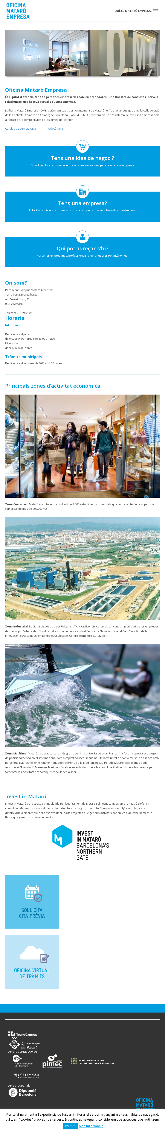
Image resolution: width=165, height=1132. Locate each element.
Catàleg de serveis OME (20, 128)
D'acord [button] (70, 1126)
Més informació (91, 1126)
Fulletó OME (55, 128)
